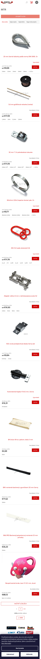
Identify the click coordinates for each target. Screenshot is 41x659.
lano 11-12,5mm (6, 598)
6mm (13, 311)
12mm (9, 71)
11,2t (3, 263)
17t (7, 263)
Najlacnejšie (13, 22)
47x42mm (4, 407)
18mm (25, 71)
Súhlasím (29, 654)
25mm (3, 550)
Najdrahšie (22, 22)
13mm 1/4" (13, 167)
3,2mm (14, 119)
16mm (19, 71)
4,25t (26, 263)
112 (24, 609)
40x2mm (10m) (6, 215)
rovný (9, 359)
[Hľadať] (27, 2)
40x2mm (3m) (25, 215)
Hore (21, 617)
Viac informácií (6, 643)
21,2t (16, 263)
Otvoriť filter (20, 16)
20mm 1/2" (29, 167)
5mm (8, 311)
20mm (3, 502)
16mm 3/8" (21, 167)
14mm (14, 71)
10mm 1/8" (5, 167)
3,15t (21, 263)
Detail (35, 67)
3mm (3, 455)
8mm (18, 311)
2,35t (11, 263)
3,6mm (20, 119)
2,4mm (4, 119)
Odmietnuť (10, 654)
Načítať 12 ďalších (20, 603)
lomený (4, 359)
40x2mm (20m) (16, 215)
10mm (3, 71)
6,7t (30, 263)
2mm (9, 119)
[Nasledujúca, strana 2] (20, 609)
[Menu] (37, 2)
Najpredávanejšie (32, 22)
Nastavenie (20, 648)
